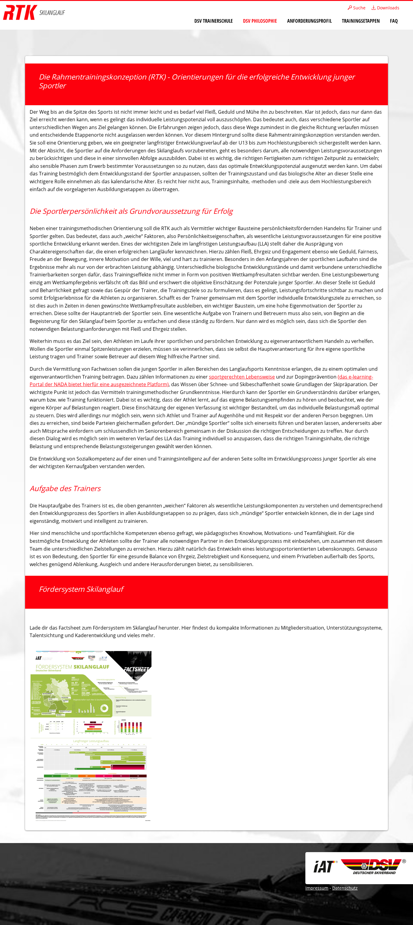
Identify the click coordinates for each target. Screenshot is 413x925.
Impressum (316, 888)
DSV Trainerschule (213, 21)
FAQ (394, 21)
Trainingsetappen (361, 21)
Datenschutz (345, 888)
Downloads (387, 8)
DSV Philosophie (260, 21)
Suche (359, 8)
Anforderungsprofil (309, 21)
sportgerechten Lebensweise (242, 376)
